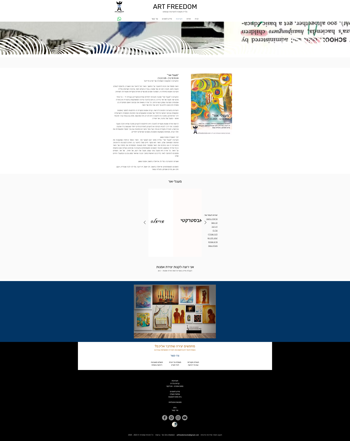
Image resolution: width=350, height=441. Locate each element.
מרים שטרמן (213, 242)
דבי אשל (214, 223)
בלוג (175, 407)
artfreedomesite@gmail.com (188, 435)
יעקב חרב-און (213, 238)
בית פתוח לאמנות (175, 397)
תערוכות (175, 381)
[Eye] (175, 424)
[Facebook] (164, 417)
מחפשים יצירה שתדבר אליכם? (175, 346)
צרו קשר (174, 355)
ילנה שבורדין (213, 234)
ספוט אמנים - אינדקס (175, 386)
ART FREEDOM (175, 7)
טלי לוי (215, 230)
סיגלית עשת (213, 246)
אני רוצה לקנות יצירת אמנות (175, 267)
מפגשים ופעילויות (175, 402)
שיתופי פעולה (175, 394)
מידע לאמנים (175, 391)
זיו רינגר (215, 226)
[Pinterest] (171, 417)
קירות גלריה (175, 383)
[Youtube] (184, 417)
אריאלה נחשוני (212, 219)
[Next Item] (145, 222)
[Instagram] (178, 417)
